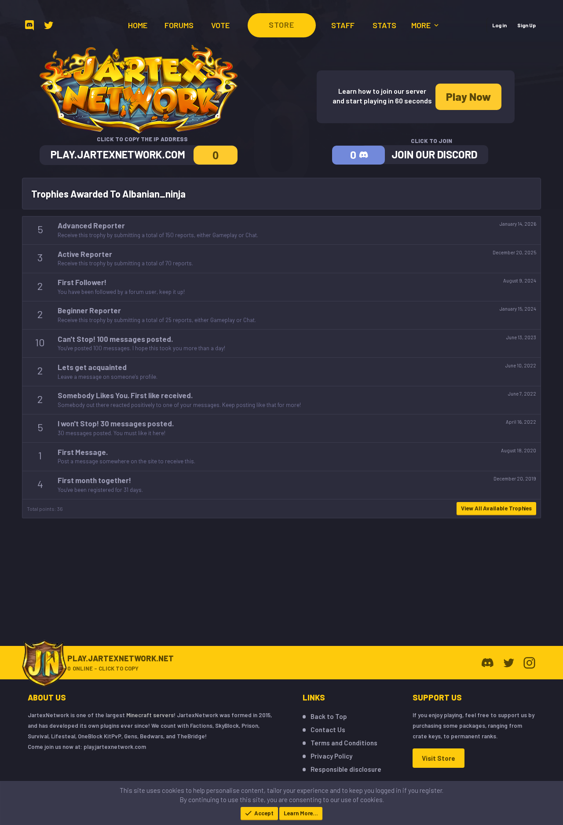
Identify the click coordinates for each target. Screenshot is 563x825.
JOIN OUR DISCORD (434, 154)
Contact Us (328, 729)
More (421, 25)
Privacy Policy (331, 756)
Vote (220, 25)
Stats (384, 25)
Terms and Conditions (344, 743)
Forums (179, 25)
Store (281, 24)
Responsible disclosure (346, 769)
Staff (343, 25)
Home (137, 25)
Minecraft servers (150, 715)
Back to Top (329, 716)
